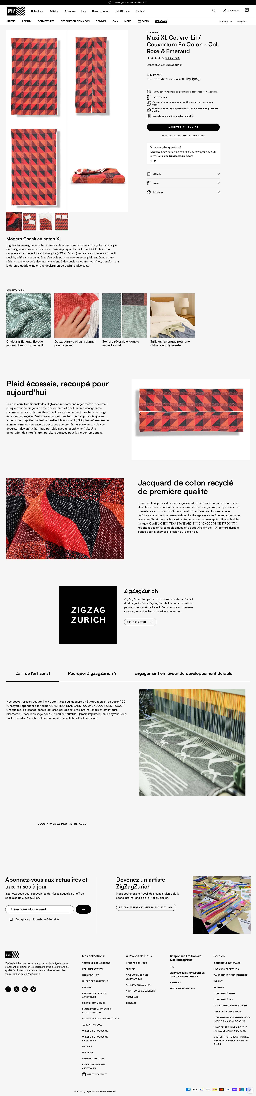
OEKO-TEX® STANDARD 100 (228, 1011)
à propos (70, 10)
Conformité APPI (223, 999)
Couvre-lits (154, 32)
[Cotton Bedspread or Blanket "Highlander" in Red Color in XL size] (36, 75)
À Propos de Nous (136, 963)
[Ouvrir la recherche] (214, 10)
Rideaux (86, 987)
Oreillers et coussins (95, 1030)
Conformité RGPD (224, 993)
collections (37, 10)
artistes (54, 10)
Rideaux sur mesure (93, 1003)
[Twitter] (16, 991)
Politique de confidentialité (230, 975)
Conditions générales (227, 963)
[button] (247, 10)
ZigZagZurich (174, 64)
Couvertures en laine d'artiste (100, 1018)
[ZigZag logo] (16, 11)
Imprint (218, 981)
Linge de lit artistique (95, 981)
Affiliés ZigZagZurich (138, 984)
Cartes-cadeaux (97, 1074)
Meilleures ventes (92, 969)
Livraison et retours (226, 969)
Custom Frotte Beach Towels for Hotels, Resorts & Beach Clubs (231, 1040)
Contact (131, 1003)
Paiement (219, 987)
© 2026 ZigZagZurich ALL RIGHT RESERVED (95, 1091)
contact (140, 10)
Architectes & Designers (140, 990)
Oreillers (87, 1052)
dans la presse (100, 10)
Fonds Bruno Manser (182, 988)
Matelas (87, 1046)
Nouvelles (132, 997)
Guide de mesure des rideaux (230, 1005)
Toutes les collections (96, 963)
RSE (172, 966)
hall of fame (122, 10)
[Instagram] (25, 991)
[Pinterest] (33, 991)
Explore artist (136, 622)
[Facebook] (8, 991)
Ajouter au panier (183, 127)
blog (83, 10)
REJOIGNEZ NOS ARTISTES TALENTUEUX (142, 907)
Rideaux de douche (93, 1058)
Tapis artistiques (92, 1024)
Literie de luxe (90, 975)
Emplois (130, 969)
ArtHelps (175, 982)
